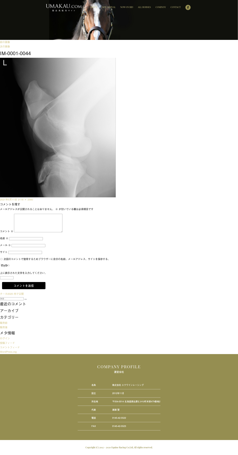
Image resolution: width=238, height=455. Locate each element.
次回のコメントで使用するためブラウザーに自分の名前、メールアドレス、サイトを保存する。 (57, 259)
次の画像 (5, 46)
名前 (4, 238)
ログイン (5, 338)
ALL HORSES (144, 7)
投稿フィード (7, 343)
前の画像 (5, 42)
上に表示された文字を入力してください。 (23, 273)
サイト (3, 252)
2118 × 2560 (25, 199)
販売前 (3, 323)
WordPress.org (8, 352)
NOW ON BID (126, 7)
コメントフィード (10, 347)
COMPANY (160, 7)
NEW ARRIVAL (109, 7)
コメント (6, 231)
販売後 (3, 327)
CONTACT (176, 7)
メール (5, 245)
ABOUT (93, 7)
